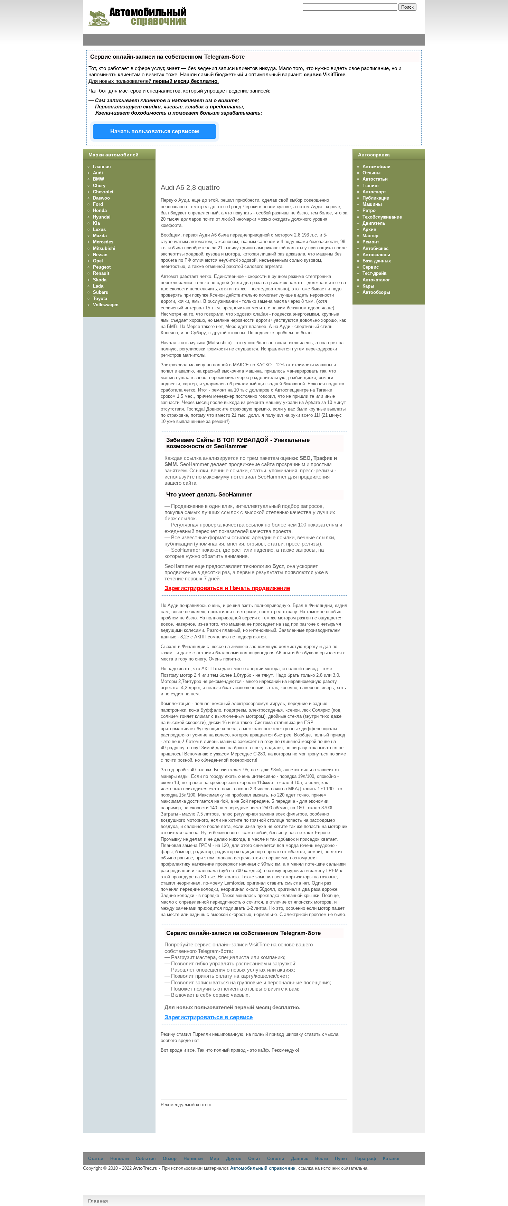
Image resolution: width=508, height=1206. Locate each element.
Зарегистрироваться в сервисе (208, 1017)
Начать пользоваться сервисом (154, 131)
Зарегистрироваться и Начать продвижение (227, 588)
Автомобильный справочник (262, 1168)
